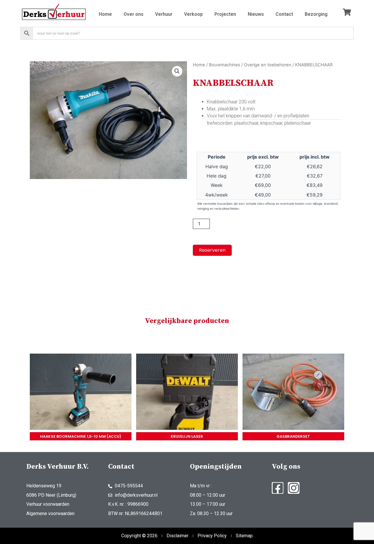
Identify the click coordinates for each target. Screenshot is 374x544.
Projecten (225, 14)
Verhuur (163, 14)
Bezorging (316, 14)
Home (105, 14)
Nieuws (256, 14)
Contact (284, 14)
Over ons (133, 14)
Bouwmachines (224, 64)
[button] (177, 71)
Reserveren (212, 250)
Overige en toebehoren (267, 64)
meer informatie (80, 393)
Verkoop (193, 14)
